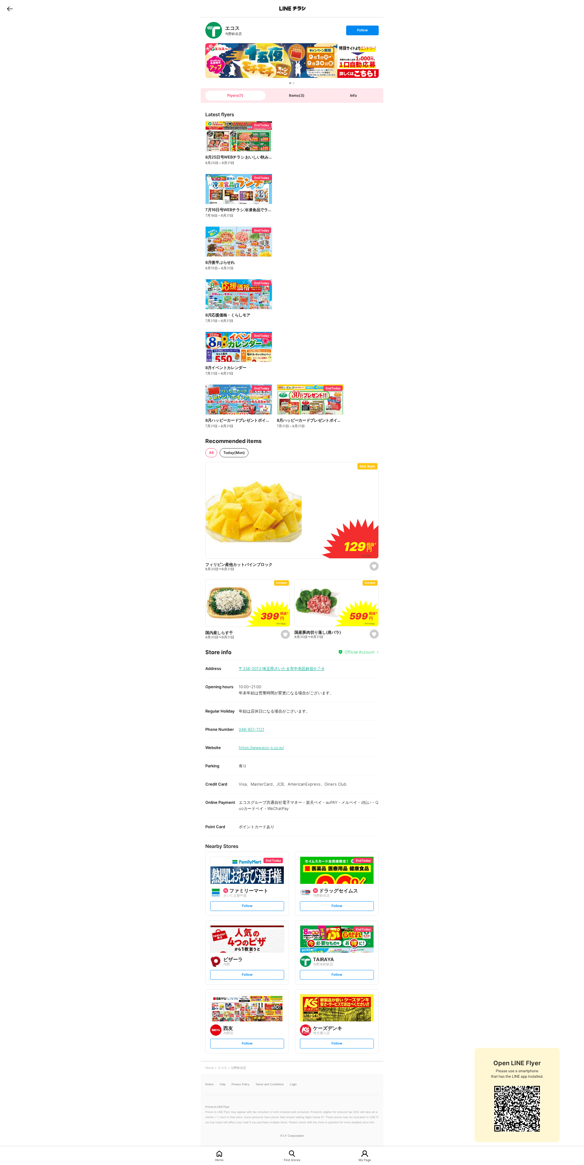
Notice (209, 1084)
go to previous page (10, 8)
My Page (365, 1159)
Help (222, 1084)
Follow (362, 31)
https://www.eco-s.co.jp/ (261, 747)
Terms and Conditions (269, 1084)
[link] (213, 30)
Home (219, 1159)
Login (293, 1084)
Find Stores (292, 1159)
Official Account (360, 652)
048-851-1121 (251, 729)
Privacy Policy (240, 1084)
